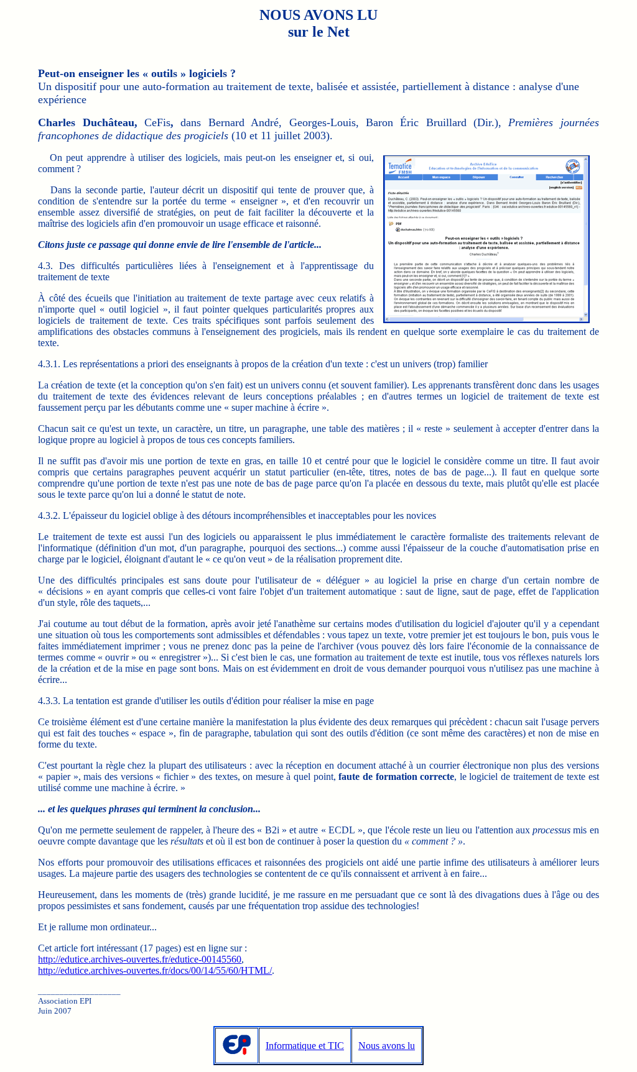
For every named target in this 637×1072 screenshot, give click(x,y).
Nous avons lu (386, 1045)
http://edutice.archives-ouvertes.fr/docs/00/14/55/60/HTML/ (155, 970)
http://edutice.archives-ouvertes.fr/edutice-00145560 (139, 959)
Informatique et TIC (305, 1045)
